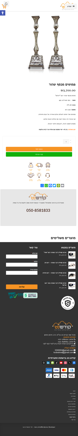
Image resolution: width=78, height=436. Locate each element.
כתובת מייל (33, 269)
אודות (74, 399)
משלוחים (73, 396)
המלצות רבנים (71, 404)
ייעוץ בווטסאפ (71, 409)
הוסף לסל (39, 149)
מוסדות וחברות (71, 406)
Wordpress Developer (48, 427)
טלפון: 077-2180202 (66, 339)
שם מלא (34, 253)
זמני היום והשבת (71, 401)
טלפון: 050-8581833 (66, 341)
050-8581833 (38, 210)
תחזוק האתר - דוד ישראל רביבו (32, 427)
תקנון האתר (72, 393)
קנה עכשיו (39, 154)
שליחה (22, 286)
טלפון (34, 261)
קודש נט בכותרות (71, 412)
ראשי (74, 391)
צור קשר (73, 419)
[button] (2, 13)
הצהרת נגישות (71, 414)
